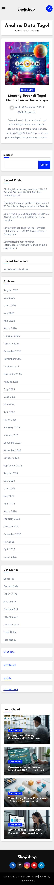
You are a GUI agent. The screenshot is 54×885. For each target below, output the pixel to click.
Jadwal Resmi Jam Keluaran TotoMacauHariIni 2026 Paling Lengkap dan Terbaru (25, 245)
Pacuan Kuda (11, 586)
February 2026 (12, 336)
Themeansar (26, 880)
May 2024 (9, 496)
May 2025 (9, 404)
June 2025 (10, 397)
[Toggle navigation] (3, 8)
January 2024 (11, 526)
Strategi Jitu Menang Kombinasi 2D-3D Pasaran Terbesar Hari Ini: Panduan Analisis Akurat (25, 192)
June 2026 (10, 305)
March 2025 (10, 419)
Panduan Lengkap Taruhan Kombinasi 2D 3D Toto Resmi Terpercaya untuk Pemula (26, 770)
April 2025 (9, 412)
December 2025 (12, 351)
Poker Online (10, 594)
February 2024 (12, 519)
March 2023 (10, 557)
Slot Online (10, 601)
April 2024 (9, 503)
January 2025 (11, 435)
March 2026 (10, 328)
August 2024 (11, 473)
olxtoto (7, 678)
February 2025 (12, 427)
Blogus (43, 876)
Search (9, 155)
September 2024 (13, 465)
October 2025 (11, 366)
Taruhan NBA (11, 617)
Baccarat (9, 578)
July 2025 (9, 389)
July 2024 (9, 480)
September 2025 (13, 374)
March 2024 (10, 511)
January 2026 (11, 343)
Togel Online (27, 90)
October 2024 (11, 458)
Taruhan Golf (11, 609)
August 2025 (11, 381)
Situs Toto (9, 652)
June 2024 (10, 488)
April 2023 (9, 549)
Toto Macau (10, 639)
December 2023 (12, 534)
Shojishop (26, 10)
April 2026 (9, 320)
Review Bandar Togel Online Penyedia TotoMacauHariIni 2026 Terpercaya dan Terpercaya (25, 231)
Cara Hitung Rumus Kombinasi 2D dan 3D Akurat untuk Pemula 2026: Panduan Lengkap (26, 217)
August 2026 (11, 290)
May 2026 (9, 313)
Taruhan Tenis (11, 624)
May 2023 (9, 541)
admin (18, 107)
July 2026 (9, 298)
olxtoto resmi (11, 689)
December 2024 (12, 442)
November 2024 (12, 450)
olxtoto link (10, 665)
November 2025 (12, 359)
